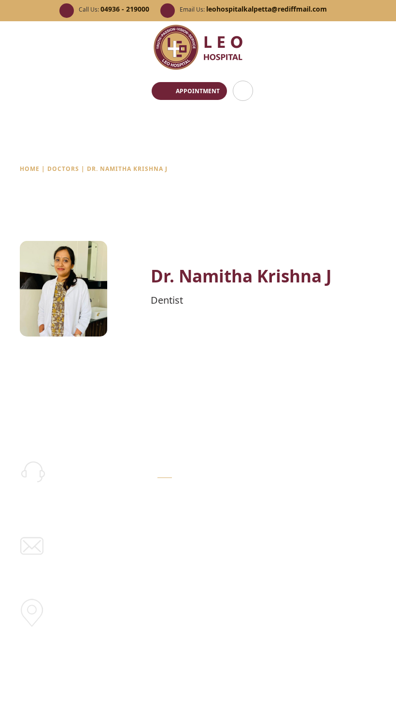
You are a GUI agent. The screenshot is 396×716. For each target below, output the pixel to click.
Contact (242, 554)
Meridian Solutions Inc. (338, 696)
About (167, 508)
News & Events (254, 523)
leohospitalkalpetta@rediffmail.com (266, 9)
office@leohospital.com (111, 553)
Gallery (241, 507)
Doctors (64, 169)
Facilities (244, 492)
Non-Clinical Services (191, 539)
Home (30, 169)
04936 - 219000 (124, 9)
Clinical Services (183, 524)
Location (79, 616)
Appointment (198, 91)
